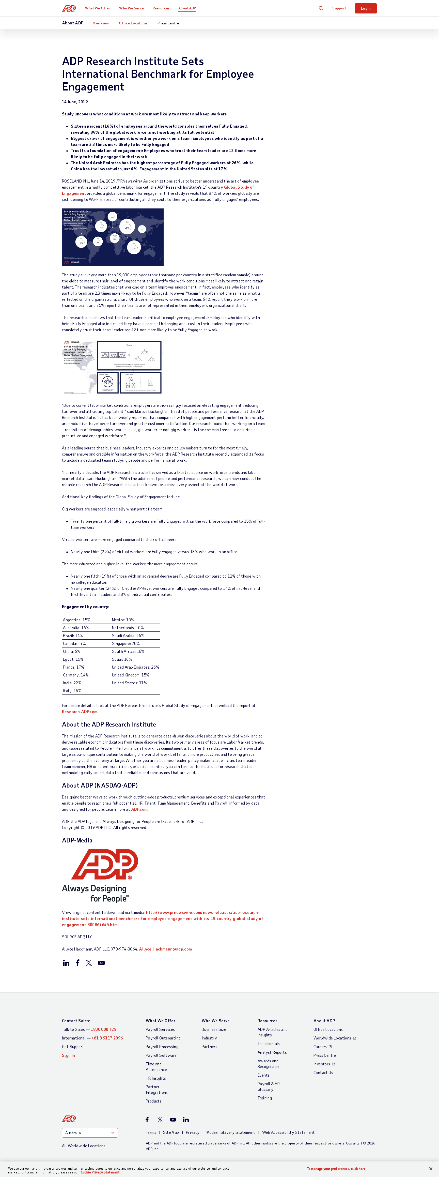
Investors (321, 1063)
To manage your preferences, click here (336, 1169)
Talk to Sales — (89, 1029)
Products (154, 1100)
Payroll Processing (162, 1046)
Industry (209, 1037)
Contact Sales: (76, 1020)
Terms (151, 1132)
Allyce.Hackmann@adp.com (165, 948)
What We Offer (97, 8)
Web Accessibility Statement (288, 1132)
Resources (161, 8)
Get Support (73, 1046)
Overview (101, 23)
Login (366, 8)
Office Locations (133, 23)
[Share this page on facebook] (77, 962)
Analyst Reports (272, 1052)
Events (264, 1075)
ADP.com (139, 809)
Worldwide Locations (332, 1037)
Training (265, 1097)
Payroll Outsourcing (163, 1037)
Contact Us (323, 1072)
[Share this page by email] (101, 962)
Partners (209, 1046)
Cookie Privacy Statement (100, 1172)
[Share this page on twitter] (88, 962)
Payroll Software (161, 1055)
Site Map (171, 1132)
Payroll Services (160, 1029)
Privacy (193, 1132)
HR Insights (156, 1078)
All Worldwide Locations (83, 1145)
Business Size (214, 1029)
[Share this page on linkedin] (66, 962)
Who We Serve (131, 8)
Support (339, 8)
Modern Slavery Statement (231, 1132)
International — (92, 1037)
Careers (320, 1046)
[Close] (430, 1168)
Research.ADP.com (79, 711)
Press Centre (168, 23)
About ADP (187, 8)
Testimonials (269, 1043)
